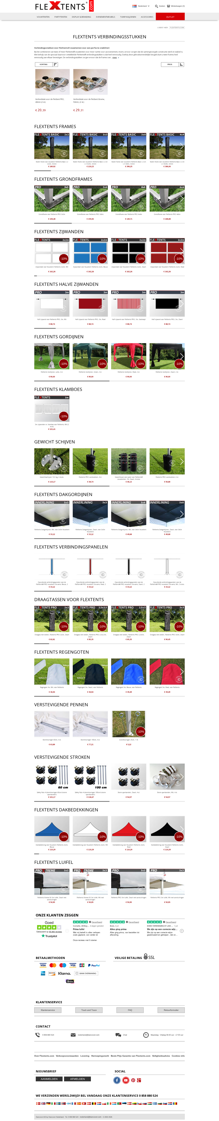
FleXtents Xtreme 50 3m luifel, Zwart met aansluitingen (51, 898)
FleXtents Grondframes (63, 179)
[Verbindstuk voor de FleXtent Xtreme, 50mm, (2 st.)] (90, 82)
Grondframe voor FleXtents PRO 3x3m (52, 214)
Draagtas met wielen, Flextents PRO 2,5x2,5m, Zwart (90, 636)
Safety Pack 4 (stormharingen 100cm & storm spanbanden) (90, 793)
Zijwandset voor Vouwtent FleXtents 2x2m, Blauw (90, 267)
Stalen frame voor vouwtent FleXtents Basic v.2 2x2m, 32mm (52, 163)
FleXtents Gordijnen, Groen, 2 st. (90, 372)
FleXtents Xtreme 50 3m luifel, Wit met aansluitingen (90, 898)
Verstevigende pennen (61, 704)
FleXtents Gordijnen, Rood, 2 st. (129, 372)
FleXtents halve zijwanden (66, 284)
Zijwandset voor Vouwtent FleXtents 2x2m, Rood (167, 267)
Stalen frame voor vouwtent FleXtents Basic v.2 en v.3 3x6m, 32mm (128, 163)
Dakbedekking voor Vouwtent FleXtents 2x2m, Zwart (167, 846)
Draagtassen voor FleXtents (69, 599)
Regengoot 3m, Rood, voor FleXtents (167, 687)
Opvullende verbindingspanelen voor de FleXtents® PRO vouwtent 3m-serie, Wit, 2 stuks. (167, 583)
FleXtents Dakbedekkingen (66, 810)
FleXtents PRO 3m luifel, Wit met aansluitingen (167, 897)
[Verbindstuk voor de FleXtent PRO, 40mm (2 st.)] (52, 82)
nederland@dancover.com (90, 1117)
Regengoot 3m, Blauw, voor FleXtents (129, 687)
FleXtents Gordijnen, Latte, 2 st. (52, 372)
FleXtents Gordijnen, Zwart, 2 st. (167, 372)
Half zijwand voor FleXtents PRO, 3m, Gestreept (129, 319)
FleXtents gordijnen (59, 337)
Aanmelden (49, 1078)
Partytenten (61, 17)
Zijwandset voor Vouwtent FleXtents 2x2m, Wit (51, 267)
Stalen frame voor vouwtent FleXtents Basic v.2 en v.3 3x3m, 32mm (90, 163)
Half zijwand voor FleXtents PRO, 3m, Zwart (167, 319)
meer (114, 57)
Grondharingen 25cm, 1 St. (128, 740)
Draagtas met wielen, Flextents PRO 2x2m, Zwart (52, 635)
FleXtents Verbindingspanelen (71, 547)
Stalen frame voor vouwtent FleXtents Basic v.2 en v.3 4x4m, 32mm (167, 163)
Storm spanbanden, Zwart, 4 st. (129, 792)
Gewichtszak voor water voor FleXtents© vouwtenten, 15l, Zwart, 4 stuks (129, 478)
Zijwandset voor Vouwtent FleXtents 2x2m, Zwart (128, 267)
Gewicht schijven (54, 442)
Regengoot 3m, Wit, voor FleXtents (52, 687)
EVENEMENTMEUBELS (105, 17)
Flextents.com (177, 27)
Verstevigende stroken (62, 757)
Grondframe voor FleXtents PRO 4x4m (128, 214)
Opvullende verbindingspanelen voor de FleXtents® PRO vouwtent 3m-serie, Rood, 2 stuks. (90, 583)
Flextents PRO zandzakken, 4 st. (90, 477)
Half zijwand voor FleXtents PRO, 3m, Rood (90, 319)
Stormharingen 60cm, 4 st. (52, 740)
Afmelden (77, 1078)
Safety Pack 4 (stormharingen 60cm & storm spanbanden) (52, 793)
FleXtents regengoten (61, 652)
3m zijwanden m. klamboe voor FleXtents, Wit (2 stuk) (52, 425)
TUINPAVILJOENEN (128, 17)
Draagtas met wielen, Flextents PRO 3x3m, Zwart (167, 635)
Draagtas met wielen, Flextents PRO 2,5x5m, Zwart (128, 636)
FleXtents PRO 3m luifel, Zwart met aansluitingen (128, 897)
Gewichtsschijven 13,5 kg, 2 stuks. (52, 477)
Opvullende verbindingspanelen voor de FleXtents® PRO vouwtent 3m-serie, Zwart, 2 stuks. (129, 583)
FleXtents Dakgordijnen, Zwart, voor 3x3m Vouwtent (90, 531)
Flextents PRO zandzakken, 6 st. (167, 477)
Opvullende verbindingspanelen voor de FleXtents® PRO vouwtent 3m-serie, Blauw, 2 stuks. (52, 583)
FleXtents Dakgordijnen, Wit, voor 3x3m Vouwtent (51, 530)
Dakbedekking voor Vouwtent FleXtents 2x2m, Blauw (52, 846)
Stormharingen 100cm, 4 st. (90, 740)
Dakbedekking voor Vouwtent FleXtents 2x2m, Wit (90, 845)
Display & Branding (81, 17)
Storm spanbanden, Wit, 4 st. (167, 792)
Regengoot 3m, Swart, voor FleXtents (90, 687)
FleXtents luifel (53, 862)
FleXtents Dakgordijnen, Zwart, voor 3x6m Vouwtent (167, 531)
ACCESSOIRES (147, 17)
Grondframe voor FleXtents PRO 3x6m (90, 214)
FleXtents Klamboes (58, 389)
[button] (182, 146)
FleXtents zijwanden (59, 231)
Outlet (170, 17)
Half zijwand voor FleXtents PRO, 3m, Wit (51, 319)
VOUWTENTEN (43, 17)
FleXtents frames (55, 126)
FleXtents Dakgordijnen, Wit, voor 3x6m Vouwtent (128, 530)
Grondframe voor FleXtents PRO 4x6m (167, 214)
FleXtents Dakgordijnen (63, 494)
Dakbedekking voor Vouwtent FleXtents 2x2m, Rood (129, 846)
